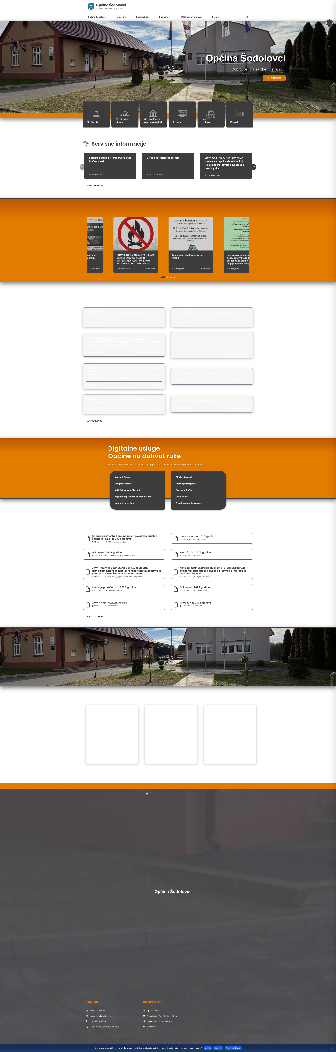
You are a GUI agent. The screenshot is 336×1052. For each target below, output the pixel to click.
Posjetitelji (164, 17)
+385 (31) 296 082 (98, 1010)
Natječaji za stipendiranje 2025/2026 (198, 401)
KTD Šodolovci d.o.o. (191, 17)
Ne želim (218, 1048)
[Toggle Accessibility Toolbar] (329, 23)
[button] (247, 17)
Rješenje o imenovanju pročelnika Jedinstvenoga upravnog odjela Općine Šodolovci (118, 401)
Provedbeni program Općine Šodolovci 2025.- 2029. (207, 373)
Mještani (121, 17)
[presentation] (82, 167)
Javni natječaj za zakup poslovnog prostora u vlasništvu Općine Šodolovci (211, 313)
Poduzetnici (142, 17)
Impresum (151, 1026)
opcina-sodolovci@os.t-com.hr (103, 1016)
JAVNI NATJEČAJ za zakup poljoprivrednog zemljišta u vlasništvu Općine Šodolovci (121, 313)
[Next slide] (330, 67)
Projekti (216, 17)
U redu (208, 1048)
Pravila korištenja (233, 1048)
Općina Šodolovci (111, 5)
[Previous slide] (6, 67)
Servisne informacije (119, 143)
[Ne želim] (332, 1048)
